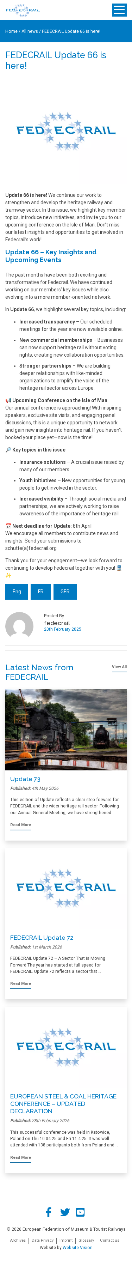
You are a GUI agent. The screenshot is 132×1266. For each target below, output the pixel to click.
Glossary (86, 1240)
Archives (18, 1240)
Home (11, 31)
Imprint (66, 1240)
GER (65, 591)
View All (119, 667)
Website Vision (78, 1247)
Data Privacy (43, 1240)
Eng (17, 591)
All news (29, 31)
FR (41, 591)
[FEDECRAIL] (22, 10)
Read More (20, 825)
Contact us (109, 1240)
